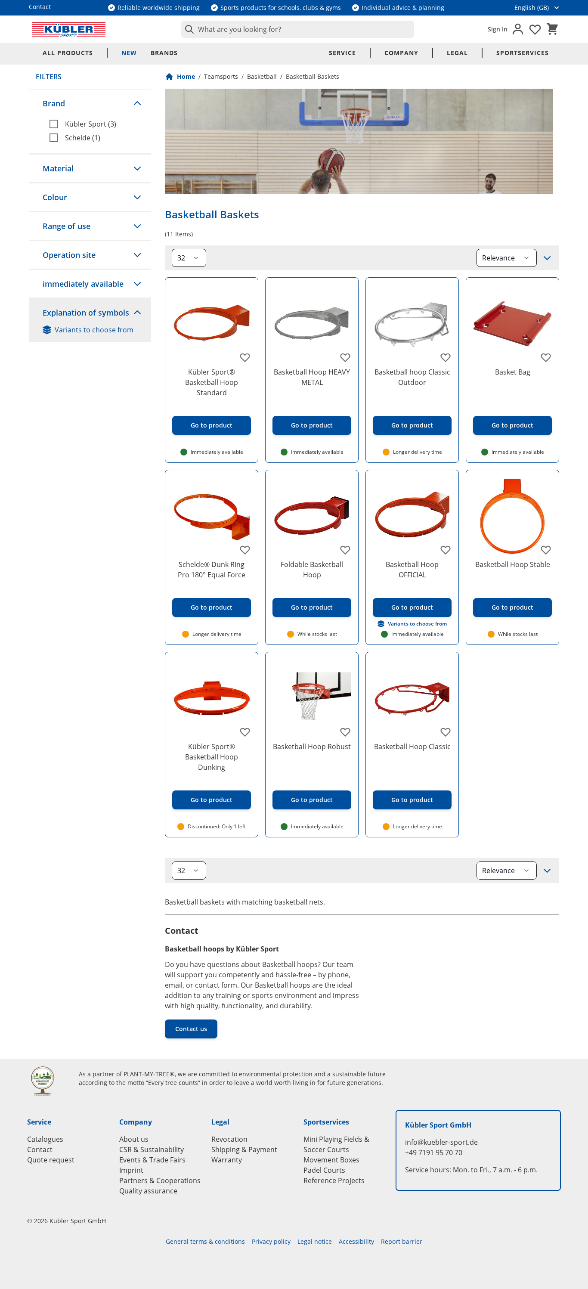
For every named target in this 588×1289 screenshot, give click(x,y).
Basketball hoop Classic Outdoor (412, 377)
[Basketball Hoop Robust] (311, 698)
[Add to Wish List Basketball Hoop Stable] (546, 550)
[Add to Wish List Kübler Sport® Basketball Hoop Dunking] (245, 732)
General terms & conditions (205, 1241)
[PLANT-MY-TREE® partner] (47, 1081)
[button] (90, 103)
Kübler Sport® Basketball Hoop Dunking (211, 757)
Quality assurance (148, 1191)
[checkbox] (97, 124)
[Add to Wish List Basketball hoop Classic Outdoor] (445, 357)
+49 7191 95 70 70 (433, 1152)
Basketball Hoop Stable (512, 564)
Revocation (229, 1139)
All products (68, 53)
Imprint (131, 1170)
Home (186, 76)
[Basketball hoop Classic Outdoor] (412, 324)
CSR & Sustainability (151, 1149)
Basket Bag (512, 372)
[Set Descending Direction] (547, 258)
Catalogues (45, 1139)
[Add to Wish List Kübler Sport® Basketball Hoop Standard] (245, 357)
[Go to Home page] (68, 29)
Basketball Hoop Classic (412, 746)
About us (134, 1139)
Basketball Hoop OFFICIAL (412, 569)
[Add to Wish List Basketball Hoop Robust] (345, 732)
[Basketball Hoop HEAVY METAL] (311, 324)
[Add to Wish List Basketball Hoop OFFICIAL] (445, 550)
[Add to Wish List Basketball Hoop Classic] (445, 732)
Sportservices (522, 53)
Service (342, 53)
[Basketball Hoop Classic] (412, 698)
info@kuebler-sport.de (441, 1142)
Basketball (262, 76)
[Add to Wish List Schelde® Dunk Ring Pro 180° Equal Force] (245, 550)
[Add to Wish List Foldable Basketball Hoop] (345, 550)
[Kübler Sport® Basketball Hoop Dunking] (211, 698)
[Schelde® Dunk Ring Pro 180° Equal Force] (211, 516)
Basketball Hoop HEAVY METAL (312, 377)
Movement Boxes (331, 1160)
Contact (40, 1149)
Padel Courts (324, 1170)
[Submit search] (188, 29)
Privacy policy (271, 1241)
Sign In (498, 29)
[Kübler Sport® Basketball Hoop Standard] (211, 324)
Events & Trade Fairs (152, 1160)
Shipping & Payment (244, 1149)
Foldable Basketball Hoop (312, 569)
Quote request (50, 1160)
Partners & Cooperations (160, 1180)
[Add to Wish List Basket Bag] (546, 357)
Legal (457, 53)
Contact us (191, 1029)
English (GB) (531, 7)
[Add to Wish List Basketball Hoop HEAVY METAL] (345, 357)
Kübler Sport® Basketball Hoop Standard (211, 382)
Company (401, 53)
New (129, 53)
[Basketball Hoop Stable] (512, 516)
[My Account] (517, 29)
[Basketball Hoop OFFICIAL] (412, 516)
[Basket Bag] (512, 324)
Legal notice (314, 1241)
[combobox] (297, 29)
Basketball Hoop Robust (312, 746)
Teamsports (221, 76)
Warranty (226, 1160)
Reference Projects (334, 1180)
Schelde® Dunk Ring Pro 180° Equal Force (211, 569)
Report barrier (401, 1241)
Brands (164, 53)
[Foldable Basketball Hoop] (311, 516)
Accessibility (356, 1241)
